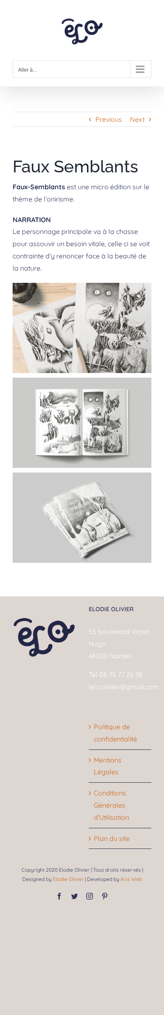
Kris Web (131, 879)
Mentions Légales (108, 766)
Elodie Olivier (68, 879)
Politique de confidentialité (115, 732)
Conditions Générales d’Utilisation (111, 805)
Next (137, 119)
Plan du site (112, 838)
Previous (108, 119)
